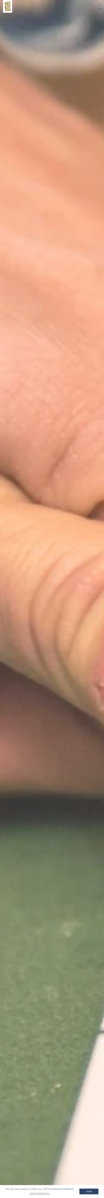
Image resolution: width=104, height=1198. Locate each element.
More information (39, 1193)
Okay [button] (89, 1191)
